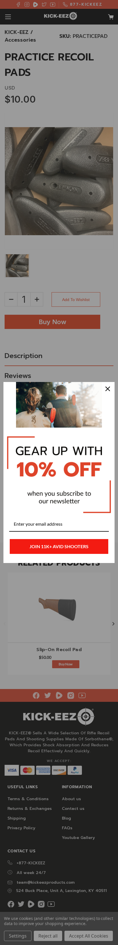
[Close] (108, 389)
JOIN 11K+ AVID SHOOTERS (59, 546)
